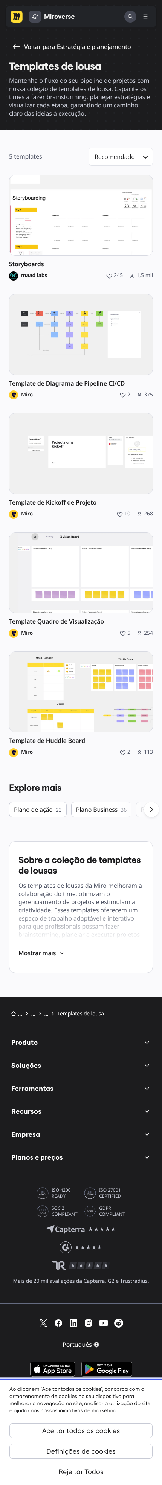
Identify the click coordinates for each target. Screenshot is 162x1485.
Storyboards (26, 264)
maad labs (34, 275)
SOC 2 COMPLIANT (65, 1211)
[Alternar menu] (145, 17)
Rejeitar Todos (81, 1471)
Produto (24, 1042)
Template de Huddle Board (47, 741)
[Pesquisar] (130, 17)
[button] (121, 157)
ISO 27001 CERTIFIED (110, 1193)
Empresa (25, 1134)
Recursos (26, 1111)
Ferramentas (32, 1088)
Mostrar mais (37, 953)
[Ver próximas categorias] (151, 809)
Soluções (26, 1065)
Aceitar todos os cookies (81, 1430)
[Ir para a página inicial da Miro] (17, 17)
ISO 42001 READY (62, 1193)
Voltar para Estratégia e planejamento (77, 47)
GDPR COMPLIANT (112, 1211)
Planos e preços (37, 1157)
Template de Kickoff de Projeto (52, 502)
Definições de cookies (81, 1451)
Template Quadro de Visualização (56, 621)
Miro (27, 395)
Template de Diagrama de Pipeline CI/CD (67, 383)
